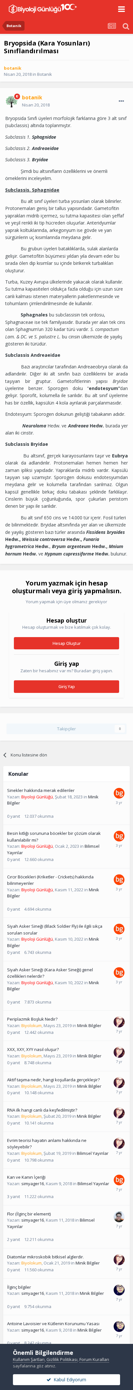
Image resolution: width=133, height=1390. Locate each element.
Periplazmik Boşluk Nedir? (32, 1019)
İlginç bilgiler (19, 1287)
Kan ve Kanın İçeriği (26, 1177)
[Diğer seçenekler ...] (121, 101)
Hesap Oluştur (67, 643)
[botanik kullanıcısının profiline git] (11, 101)
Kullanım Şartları (29, 1359)
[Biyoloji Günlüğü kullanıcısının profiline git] (119, 793)
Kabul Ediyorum (68, 1379)
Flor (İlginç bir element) (29, 1214)
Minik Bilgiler (89, 1025)
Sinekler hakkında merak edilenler (41, 790)
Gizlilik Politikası (61, 1359)
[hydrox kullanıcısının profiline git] (119, 1216)
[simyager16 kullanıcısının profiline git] (119, 1290)
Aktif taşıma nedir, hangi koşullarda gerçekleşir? (53, 1080)
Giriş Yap (66, 686)
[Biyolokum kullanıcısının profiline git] (119, 1021)
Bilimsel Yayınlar (92, 1153)
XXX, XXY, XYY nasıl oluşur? (33, 1049)
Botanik (44, 74)
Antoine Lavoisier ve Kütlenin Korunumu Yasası (53, 1323)
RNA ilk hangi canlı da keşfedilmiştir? (42, 1110)
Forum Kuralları (94, 1359)
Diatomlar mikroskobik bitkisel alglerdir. (45, 1257)
